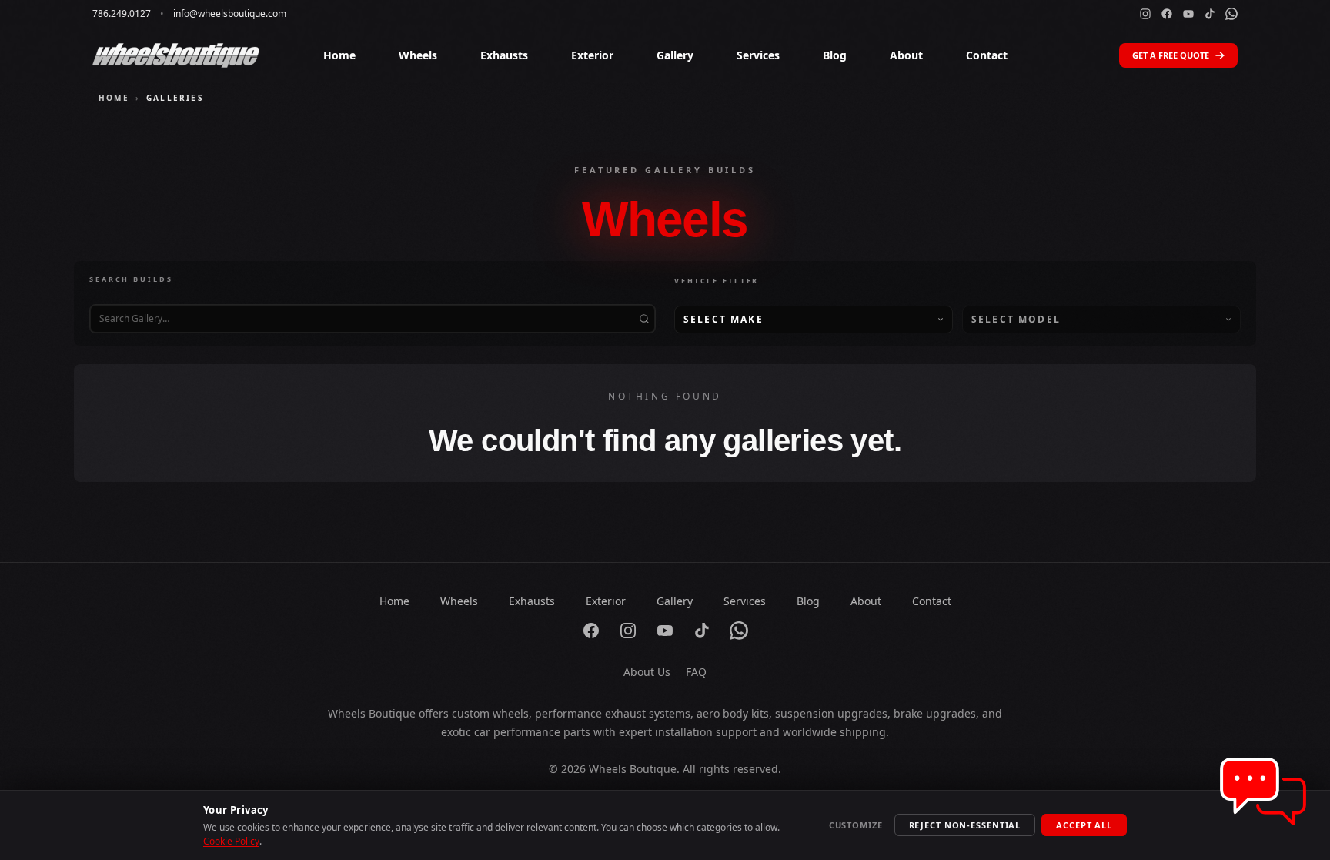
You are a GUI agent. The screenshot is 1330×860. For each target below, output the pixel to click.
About (906, 55)
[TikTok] (1210, 14)
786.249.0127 (121, 14)
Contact (987, 55)
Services (758, 55)
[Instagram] (1145, 14)
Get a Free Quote (1170, 55)
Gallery (675, 55)
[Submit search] (644, 318)
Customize (856, 825)
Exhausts (504, 55)
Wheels (418, 55)
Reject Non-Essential (965, 825)
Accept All (1084, 825)
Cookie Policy (231, 841)
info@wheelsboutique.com (229, 14)
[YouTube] (1188, 14)
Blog (835, 55)
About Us (646, 671)
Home (339, 55)
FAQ (696, 671)
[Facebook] (1167, 14)
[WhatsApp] (1231, 14)
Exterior (592, 55)
